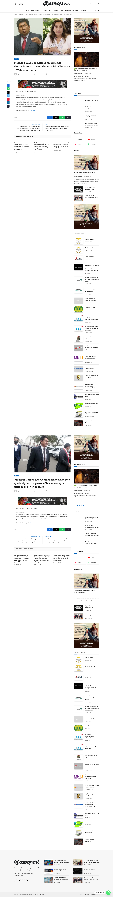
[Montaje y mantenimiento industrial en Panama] (78, 318)
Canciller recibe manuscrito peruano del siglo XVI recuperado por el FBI (91, 196)
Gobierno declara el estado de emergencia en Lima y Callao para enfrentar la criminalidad (61, 145)
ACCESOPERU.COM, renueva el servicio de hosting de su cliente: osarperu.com (61, 879)
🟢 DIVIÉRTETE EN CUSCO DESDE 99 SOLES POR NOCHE (86, 70)
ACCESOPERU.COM (39, 894)
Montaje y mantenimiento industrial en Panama (91, 317)
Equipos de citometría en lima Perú (91, 413)
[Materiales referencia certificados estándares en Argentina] (78, 290)
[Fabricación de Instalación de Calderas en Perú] (78, 386)
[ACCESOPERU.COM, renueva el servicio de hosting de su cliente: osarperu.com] (48, 880)
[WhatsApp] (8, 88)
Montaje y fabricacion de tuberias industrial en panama (91, 328)
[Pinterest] (8, 99)
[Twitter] (8, 95)
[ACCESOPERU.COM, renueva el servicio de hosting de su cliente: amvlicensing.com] (48, 862)
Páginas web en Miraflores (89, 422)
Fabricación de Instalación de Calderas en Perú (90, 386)
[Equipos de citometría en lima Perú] (78, 414)
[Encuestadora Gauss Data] (78, 339)
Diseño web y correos (51, 10)
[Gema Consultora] (78, 309)
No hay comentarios (40, 74)
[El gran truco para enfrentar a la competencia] (78, 189)
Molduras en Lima (90, 248)
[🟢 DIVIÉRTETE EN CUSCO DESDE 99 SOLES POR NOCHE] (86, 59)
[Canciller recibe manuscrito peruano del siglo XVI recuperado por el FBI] (78, 198)
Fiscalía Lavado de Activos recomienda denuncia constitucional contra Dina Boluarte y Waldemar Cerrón (56, 540)
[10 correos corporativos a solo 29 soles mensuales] (86, 162)
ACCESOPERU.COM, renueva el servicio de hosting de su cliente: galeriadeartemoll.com (61, 870)
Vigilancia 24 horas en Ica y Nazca (91, 376)
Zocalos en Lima (89, 239)
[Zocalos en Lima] (78, 241)
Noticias (84, 10)
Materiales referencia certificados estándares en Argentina (92, 289)
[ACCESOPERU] (56, 4)
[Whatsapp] (108, 892)
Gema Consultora (90, 307)
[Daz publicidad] (78, 259)
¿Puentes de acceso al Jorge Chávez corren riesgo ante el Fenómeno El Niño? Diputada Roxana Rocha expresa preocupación (91, 124)
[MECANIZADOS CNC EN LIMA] (78, 397)
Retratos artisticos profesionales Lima (90, 299)
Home (27, 10)
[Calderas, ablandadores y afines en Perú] (78, 369)
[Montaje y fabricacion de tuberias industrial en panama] (78, 329)
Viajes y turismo (95, 894)
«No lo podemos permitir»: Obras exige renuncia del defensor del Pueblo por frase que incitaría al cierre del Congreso (42, 146)
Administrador (22, 74)
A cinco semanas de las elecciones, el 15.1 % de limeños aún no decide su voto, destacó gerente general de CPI (21, 146)
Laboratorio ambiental (91, 403)
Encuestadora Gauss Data (91, 338)
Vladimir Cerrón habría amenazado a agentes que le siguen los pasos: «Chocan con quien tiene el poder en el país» (28, 128)
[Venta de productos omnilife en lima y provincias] (78, 358)
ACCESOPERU (35, 10)
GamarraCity (80, 505)
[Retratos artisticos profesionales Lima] (78, 301)
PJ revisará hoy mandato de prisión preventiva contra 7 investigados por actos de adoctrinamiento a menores (29, 540)
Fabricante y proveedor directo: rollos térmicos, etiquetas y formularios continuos (92, 267)
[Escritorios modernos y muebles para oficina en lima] (78, 348)
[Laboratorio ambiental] (78, 406)
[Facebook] (8, 85)
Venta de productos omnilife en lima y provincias (90, 358)
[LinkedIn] (8, 102)
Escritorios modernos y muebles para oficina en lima (92, 347)
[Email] (8, 92)
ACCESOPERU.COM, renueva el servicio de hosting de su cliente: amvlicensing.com (61, 861)
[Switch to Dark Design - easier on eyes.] (95, 10)
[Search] (98, 10)
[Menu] (15, 10)
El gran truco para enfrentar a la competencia (90, 188)
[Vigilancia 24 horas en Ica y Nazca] (78, 378)
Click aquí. (33, 110)
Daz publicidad (89, 256)
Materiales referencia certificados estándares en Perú (92, 279)
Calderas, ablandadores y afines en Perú (92, 367)
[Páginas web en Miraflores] (78, 423)
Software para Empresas (69, 10)
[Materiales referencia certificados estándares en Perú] (78, 280)
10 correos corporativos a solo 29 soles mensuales (84, 173)
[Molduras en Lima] (78, 250)
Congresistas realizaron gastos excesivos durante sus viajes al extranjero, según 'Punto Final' (57, 128)
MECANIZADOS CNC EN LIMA (92, 395)
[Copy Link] (8, 106)
